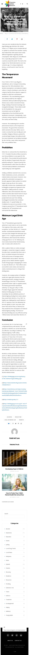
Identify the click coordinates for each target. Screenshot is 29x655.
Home (1, 33)
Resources (8, 580)
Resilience (8, 576)
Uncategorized (10, 603)
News (7, 560)
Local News (9, 552)
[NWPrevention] (9, 3)
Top (15, 651)
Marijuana (8, 556)
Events (7, 540)
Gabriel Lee (10, 27)
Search (6, 513)
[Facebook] (8, 635)
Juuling (7, 544)
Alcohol (14, 12)
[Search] (26, 324)
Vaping (7, 607)
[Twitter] (12, 635)
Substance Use (10, 587)
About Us (10, 640)
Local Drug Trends (11, 548)
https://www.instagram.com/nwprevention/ (14, 630)
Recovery (8, 572)
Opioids (8, 564)
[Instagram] (16, 635)
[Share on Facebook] (7, 39)
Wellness (8, 611)
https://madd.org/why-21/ (11, 399)
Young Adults (9, 615)
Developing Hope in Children (14, 469)
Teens (7, 591)
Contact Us (18, 640)
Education (18, 417)
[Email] (21, 39)
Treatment (9, 599)
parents (21, 419)
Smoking (8, 584)
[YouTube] (21, 635)
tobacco (8, 595)
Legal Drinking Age (10, 419)
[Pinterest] (17, 39)
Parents (8, 568)
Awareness (9, 533)
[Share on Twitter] (12, 39)
